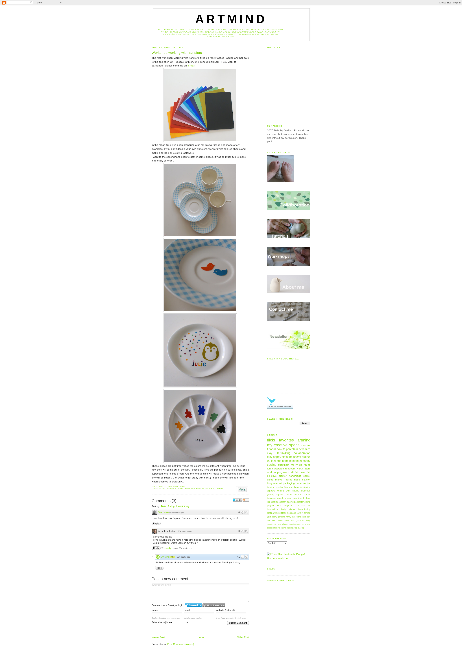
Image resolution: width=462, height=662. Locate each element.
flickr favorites (280, 440)
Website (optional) (225, 610)
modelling (306, 520)
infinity (288, 517)
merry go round (301, 464)
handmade (295, 476)
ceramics (171, 489)
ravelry (300, 513)
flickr (286, 487)
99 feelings (274, 460)
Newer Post (158, 637)
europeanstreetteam (283, 468)
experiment (298, 498)
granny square (275, 494)
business (271, 498)
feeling (288, 479)
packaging (289, 483)
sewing (271, 464)
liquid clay (306, 517)
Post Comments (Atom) (180, 644)
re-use (307, 524)
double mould (284, 498)
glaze (307, 498)
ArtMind (231, 19)
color (180, 489)
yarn (269, 517)
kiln (269, 502)
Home (200, 637)
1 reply (168, 548)
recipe (306, 483)
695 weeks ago (177, 512)
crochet (305, 445)
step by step (298, 528)
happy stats (280, 456)
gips (294, 502)
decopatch (281, 502)
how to (281, 449)
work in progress (277, 472)
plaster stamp (303, 502)
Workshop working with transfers (177, 53)
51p (172, 557)
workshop (218, 489)
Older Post (243, 637)
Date (163, 506)
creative (280, 487)
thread (307, 513)
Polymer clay (291, 505)
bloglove (272, 476)
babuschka (272, 509)
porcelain (292, 449)
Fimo (278, 505)
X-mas (307, 494)
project (270, 505)
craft (273, 502)
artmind (162, 489)
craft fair (293, 472)
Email (187, 610)
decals (187, 489)
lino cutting (296, 517)
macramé (271, 520)
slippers (271, 491)
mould (289, 494)
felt (280, 483)
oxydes (270, 524)
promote (300, 524)
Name (155, 610)
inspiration (305, 487)
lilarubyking (283, 453)
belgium (271, 487)
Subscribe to (158, 622)
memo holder (283, 520)
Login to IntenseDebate (193, 605)
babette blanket (292, 460)
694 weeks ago (184, 531)
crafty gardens (278, 517)
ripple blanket (302, 479)
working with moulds (288, 491)
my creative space (283, 445)
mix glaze (296, 520)
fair (308, 472)
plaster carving (289, 524)
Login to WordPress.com (213, 605)
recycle (298, 494)
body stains (288, 509)
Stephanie (163, 512)
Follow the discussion (246, 500)
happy (198, 489)
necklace (291, 513)
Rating (171, 506)
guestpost (283, 464)
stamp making (287, 528)
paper (299, 483)
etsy (269, 456)
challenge (305, 491)
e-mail (191, 65)
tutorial (271, 449)
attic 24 (305, 505)
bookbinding (304, 509)
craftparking (273, 513)
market (279, 479)
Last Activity (182, 506)
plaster (283, 476)
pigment (277, 524)
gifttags (282, 513)
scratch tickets (273, 528)
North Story (303, 468)
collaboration (302, 453)
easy (289, 502)
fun (193, 489)
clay (269, 453)
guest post (294, 487)
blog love (272, 483)
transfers (207, 489)
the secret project (299, 456)
